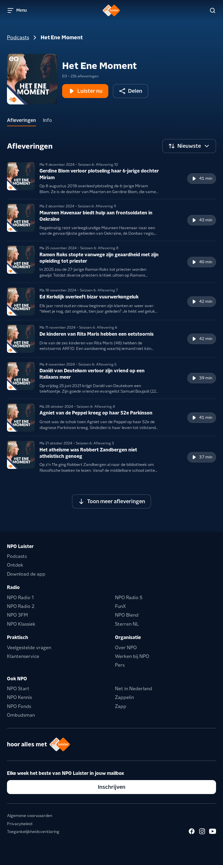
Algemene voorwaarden (29, 815)
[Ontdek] (212, 10)
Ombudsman (21, 715)
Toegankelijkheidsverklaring (33, 831)
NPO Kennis (19, 697)
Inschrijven (111, 787)
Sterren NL (127, 624)
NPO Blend (127, 615)
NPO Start (18, 689)
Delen (135, 91)
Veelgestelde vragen (29, 648)
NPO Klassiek (21, 624)
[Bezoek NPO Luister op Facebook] (191, 831)
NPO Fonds (19, 706)
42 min (205, 301)
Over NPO (126, 648)
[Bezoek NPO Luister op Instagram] (202, 831)
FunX (120, 606)
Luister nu (89, 91)
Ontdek (15, 565)
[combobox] (189, 146)
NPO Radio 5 (129, 598)
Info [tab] (47, 120)
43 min (205, 220)
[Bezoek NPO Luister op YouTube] (212, 831)
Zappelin (124, 697)
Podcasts (18, 37)
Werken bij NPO (132, 656)
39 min (205, 377)
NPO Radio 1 (20, 598)
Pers (120, 665)
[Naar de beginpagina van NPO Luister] (111, 10)
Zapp (120, 706)
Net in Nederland (133, 689)
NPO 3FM (17, 615)
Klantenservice (23, 656)
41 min (205, 178)
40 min (205, 261)
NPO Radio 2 (21, 606)
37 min (205, 457)
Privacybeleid (19, 823)
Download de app (26, 574)
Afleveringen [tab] (21, 120)
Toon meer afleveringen (116, 501)
